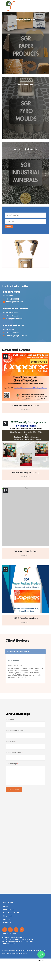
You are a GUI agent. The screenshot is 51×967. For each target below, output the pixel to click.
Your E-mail (11, 741)
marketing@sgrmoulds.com (16, 335)
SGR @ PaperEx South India (25, 618)
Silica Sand (7, 916)
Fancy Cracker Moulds (11, 913)
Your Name (10, 719)
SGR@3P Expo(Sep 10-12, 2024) (25, 472)
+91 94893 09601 (12, 299)
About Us (6, 919)
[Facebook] (4, 929)
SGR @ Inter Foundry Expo (25, 551)
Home (5, 907)
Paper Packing (8, 910)
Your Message (12, 764)
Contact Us (7, 922)
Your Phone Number (14, 752)
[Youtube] (10, 929)
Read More (25, 410)
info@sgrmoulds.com (14, 302)
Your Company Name (15, 730)
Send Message (14, 789)
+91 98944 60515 (12, 333)
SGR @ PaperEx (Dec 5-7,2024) (25, 405)
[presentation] (3, 253)
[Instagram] (16, 929)
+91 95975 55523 (11, 316)
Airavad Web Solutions (19, 954)
